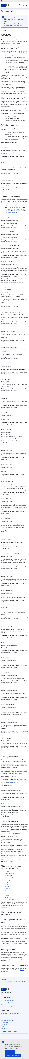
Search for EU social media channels (10, 1013)
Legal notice (4, 1024)
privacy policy (13, 212)
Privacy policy (4, 1022)
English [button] (19, 5)
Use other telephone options (8, 1002)
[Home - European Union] (9, 5)
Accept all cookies (10, 1052)
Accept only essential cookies (13, 1055)
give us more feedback (21, 981)
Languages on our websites (7, 1020)
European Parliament (10, 899)
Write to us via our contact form (8, 1004)
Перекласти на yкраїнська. (11, 23)
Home (4, 30)
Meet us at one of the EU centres (9, 1006)
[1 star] (3, 981)
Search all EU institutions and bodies (10, 1035)
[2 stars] (4, 981)
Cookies (3, 1026)
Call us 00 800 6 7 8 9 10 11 (7, 1000)
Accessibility (4, 1028)
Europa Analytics (14, 782)
